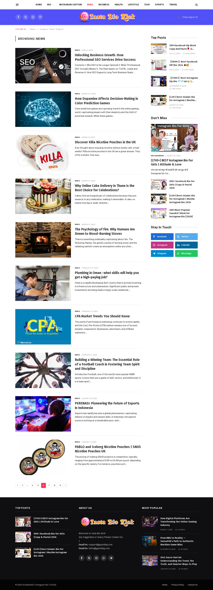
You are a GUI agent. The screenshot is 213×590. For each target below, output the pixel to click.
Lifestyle (133, 4)
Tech (147, 4)
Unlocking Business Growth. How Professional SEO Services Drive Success (105, 57)
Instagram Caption (70, 4)
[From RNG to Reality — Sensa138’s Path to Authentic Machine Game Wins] (150, 541)
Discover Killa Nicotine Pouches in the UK (105, 142)
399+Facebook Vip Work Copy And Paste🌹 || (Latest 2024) (182, 47)
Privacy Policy (177, 585)
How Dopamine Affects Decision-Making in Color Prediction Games (106, 101)
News (90, 4)
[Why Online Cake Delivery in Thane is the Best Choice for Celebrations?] (43, 196)
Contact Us (193, 585)
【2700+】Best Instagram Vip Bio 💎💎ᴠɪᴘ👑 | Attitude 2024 (183, 79)
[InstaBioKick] (107, 17)
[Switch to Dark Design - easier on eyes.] (179, 17)
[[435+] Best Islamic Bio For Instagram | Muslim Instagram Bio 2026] (159, 100)
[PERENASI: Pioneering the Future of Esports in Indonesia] (43, 414)
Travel (173, 4)
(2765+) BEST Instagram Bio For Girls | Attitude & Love (172, 162)
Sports (159, 4)
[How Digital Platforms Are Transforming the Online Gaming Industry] (150, 521)
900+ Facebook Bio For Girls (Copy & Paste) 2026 (182, 184)
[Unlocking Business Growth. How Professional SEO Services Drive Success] (43, 65)
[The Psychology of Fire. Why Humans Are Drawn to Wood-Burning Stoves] (43, 240)
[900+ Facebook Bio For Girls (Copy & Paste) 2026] (159, 184)
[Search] (196, 4)
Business (104, 4)
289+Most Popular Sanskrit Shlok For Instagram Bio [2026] (181, 213)
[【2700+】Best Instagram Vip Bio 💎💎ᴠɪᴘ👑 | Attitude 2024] (159, 81)
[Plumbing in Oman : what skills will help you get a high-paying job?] (43, 283)
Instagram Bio (157, 156)
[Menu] (17, 4)
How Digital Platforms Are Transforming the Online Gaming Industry (178, 521)
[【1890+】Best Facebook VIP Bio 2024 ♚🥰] (159, 65)
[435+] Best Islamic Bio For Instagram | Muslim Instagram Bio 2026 (182, 99)
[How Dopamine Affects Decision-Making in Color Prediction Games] (43, 109)
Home (39, 4)
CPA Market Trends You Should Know (103, 316)
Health (119, 4)
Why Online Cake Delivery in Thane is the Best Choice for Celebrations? (104, 188)
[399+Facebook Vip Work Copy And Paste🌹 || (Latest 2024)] (159, 49)
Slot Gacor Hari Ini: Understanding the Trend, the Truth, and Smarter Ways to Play (178, 560)
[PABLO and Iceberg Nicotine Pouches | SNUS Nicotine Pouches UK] (43, 457)
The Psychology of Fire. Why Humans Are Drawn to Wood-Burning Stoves (105, 231)
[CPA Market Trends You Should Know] (43, 326)
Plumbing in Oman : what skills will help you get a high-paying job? (107, 275)
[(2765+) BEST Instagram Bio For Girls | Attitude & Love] (174, 138)
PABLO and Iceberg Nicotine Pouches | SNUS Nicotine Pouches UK (108, 449)
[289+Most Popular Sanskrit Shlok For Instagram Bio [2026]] (159, 213)
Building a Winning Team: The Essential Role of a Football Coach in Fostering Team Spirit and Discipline (107, 364)
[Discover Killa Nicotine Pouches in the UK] (43, 152)
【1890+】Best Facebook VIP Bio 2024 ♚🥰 (183, 63)
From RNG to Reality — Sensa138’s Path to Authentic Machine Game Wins (177, 541)
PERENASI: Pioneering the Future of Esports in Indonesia (107, 405)
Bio (49, 4)
